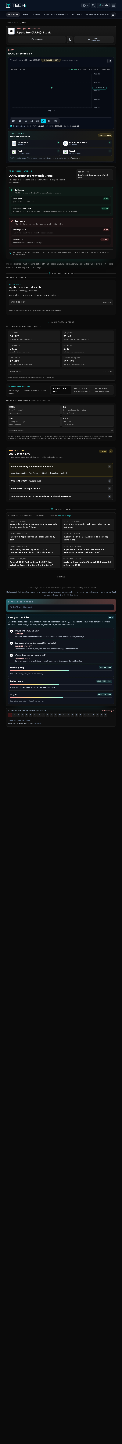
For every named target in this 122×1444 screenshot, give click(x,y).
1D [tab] (20, 121)
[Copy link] (70, 39)
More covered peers (61, 430)
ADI (25, 723)
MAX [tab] (55, 121)
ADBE (21, 723)
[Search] (93, 5)
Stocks (16, 23)
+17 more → (37, 723)
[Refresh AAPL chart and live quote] (109, 61)
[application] (61, 94)
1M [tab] (31, 121)
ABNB (10, 723)
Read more (75, 158)
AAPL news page (64, 516)
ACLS (15, 723)
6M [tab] (37, 121)
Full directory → (108, 711)
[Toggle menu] (113, 5)
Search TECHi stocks (20, 602)
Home (8, 23)
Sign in (105, 5)
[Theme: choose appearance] (85, 5)
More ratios (61, 372)
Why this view (61, 302)
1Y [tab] (43, 121)
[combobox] (62, 607)
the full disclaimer (71, 595)
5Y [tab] (49, 121)
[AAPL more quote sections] (113, 14)
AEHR (30, 723)
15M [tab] (13, 121)
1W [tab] (26, 121)
